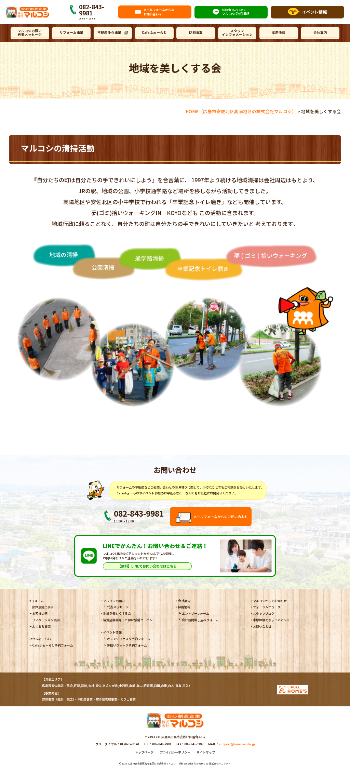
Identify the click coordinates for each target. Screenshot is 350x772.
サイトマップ (206, 752)
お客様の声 (40, 613)
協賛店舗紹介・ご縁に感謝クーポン (127, 620)
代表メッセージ (118, 607)
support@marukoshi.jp (237, 744)
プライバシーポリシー (175, 752)
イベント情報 (112, 632)
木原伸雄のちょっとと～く (271, 620)
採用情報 (278, 32)
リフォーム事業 (71, 32)
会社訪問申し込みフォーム (200, 620)
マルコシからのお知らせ (270, 601)
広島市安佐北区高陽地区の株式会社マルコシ (152, 763)
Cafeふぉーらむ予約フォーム (52, 645)
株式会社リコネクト (220, 763)
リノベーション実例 (46, 620)
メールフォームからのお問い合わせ (220, 516)
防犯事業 (196, 32)
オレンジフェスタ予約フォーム (128, 639)
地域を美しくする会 (117, 613)
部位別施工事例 (43, 607)
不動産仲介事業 (109, 32)
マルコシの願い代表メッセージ (30, 32)
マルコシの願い (114, 601)
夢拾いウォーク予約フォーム (127, 645)
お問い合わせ (262, 626)
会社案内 (320, 32)
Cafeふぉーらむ (154, 32)
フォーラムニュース (267, 607)
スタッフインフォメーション (237, 32)
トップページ (144, 752)
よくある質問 (41, 626)
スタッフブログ (263, 613)
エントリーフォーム (195, 613)
